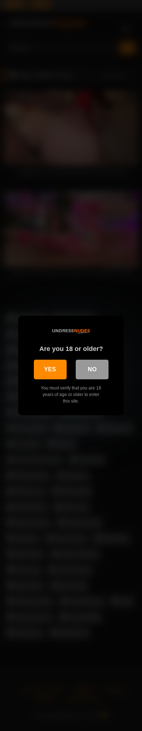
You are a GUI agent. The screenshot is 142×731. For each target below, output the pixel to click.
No (92, 369)
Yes (50, 369)
